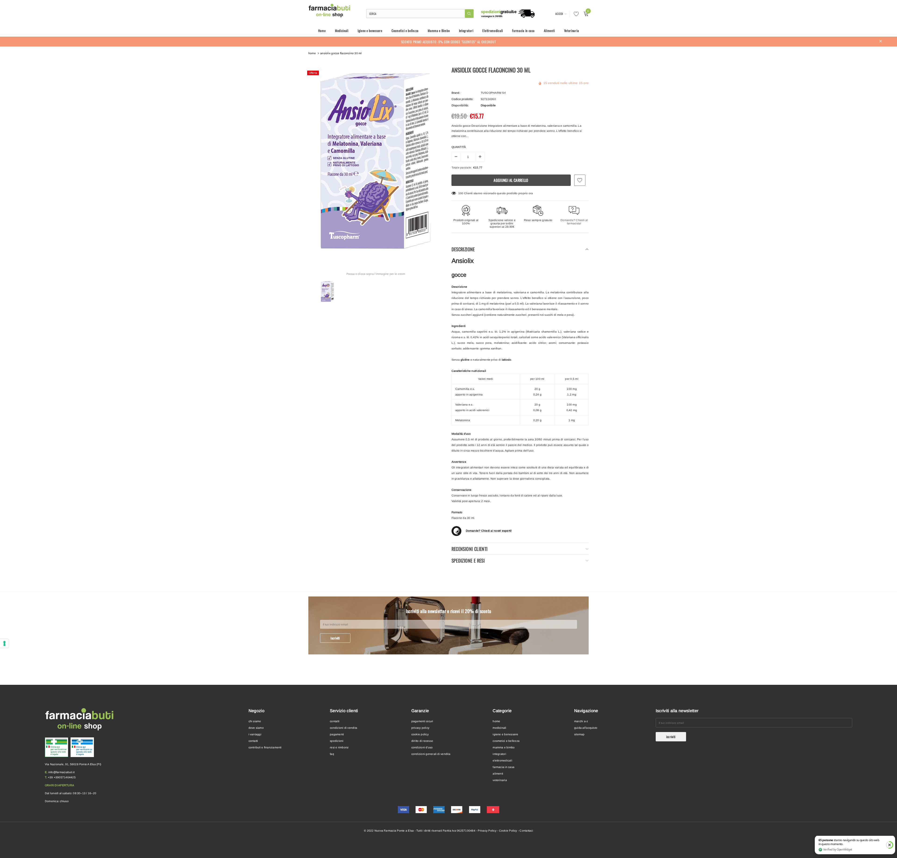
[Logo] (329, 10)
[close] (880, 41)
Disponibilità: (460, 105)
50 (460, 193)
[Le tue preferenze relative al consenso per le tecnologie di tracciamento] (4, 643)
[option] (376, 161)
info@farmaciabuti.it (61, 772)
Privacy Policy (487, 830)
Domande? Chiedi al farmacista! (574, 222)
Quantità (459, 147)
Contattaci (526, 830)
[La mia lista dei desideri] (575, 14)
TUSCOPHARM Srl (493, 92)
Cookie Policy (508, 830)
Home (312, 53)
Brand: (456, 92)
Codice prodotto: (462, 99)
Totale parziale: (462, 167)
